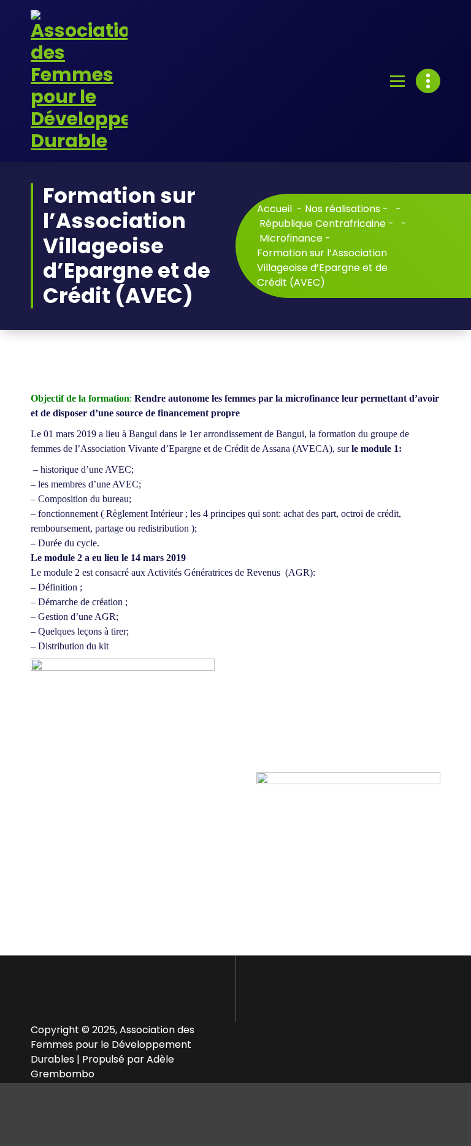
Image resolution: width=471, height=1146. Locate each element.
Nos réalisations (342, 209)
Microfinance (291, 238)
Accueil (274, 209)
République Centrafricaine (322, 223)
